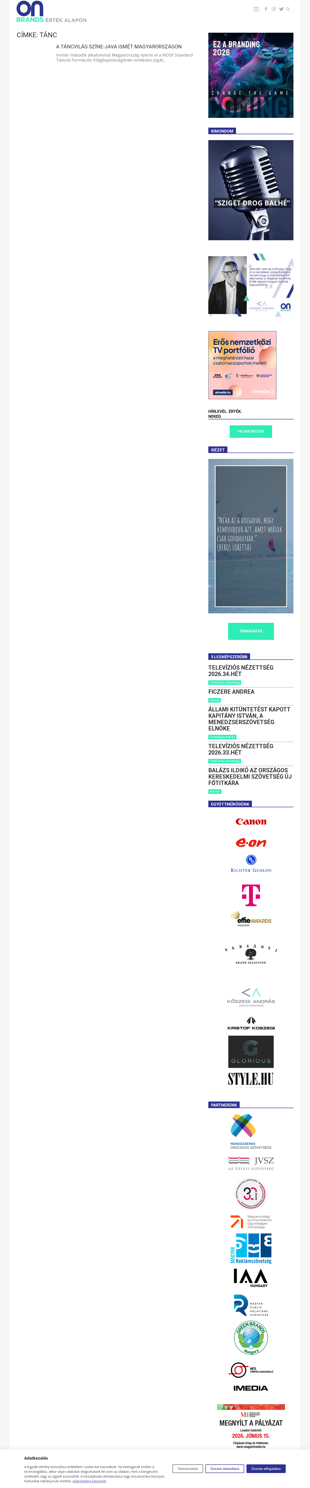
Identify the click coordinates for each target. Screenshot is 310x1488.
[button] (290, 10)
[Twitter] (281, 9)
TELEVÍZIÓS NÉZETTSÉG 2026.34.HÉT (240, 670)
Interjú (214, 700)
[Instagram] (273, 9)
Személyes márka (222, 737)
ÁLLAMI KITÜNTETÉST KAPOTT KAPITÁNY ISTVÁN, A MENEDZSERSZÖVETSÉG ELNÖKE (249, 719)
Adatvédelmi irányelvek (89, 1481)
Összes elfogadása (266, 1469)
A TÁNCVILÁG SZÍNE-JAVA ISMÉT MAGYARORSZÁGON (119, 47)
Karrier (215, 791)
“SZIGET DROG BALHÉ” (252, 203)
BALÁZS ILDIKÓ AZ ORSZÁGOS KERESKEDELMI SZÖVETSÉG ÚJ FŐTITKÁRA (250, 776)
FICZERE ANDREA (231, 691)
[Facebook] (266, 9)
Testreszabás (187, 1469)
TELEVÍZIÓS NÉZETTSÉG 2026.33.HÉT (240, 749)
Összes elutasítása (224, 1469)
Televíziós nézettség (225, 682)
